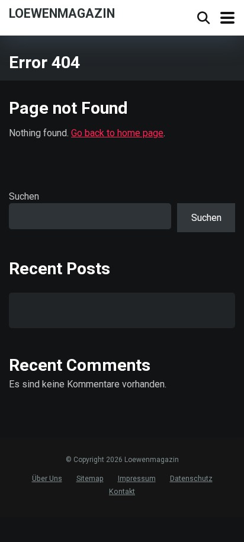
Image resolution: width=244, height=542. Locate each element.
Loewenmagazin (62, 13)
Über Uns (47, 478)
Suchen (24, 196)
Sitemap (90, 478)
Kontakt (122, 491)
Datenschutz (191, 478)
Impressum (137, 478)
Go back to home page (117, 133)
